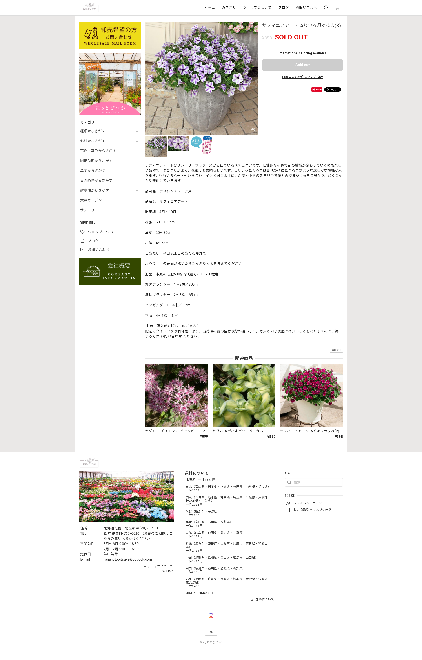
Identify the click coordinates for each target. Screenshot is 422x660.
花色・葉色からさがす (98, 151)
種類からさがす (93, 131)
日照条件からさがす (96, 181)
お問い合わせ (306, 7)
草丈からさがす (93, 171)
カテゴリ (229, 7)
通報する (336, 350)
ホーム (209, 7)
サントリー (89, 210)
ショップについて (257, 7)
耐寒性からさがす (94, 190)
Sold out (302, 65)
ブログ (283, 7)
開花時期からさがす (96, 161)
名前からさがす (93, 141)
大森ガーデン (91, 200)
